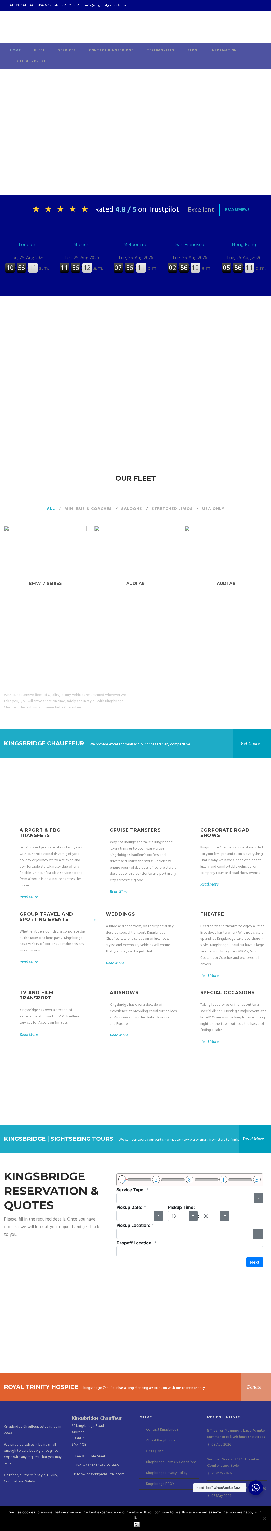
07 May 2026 (221, 1496)
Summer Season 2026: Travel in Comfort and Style (233, 1462)
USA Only (213, 508)
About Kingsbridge (161, 1440)
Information (224, 50)
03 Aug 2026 (221, 1445)
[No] (264, 1518)
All (51, 508)
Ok (137, 1524)
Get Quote (155, 1451)
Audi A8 (135, 583)
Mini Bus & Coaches (88, 508)
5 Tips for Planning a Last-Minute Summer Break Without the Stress (236, 1434)
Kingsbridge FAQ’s (160, 1484)
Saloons (131, 508)
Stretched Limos (172, 508)
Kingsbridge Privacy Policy (166, 1473)
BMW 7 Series (45, 583)
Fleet (39, 50)
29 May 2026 (221, 1473)
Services (67, 50)
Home (15, 50)
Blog (192, 50)
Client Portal (31, 61)
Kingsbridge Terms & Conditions (171, 1462)
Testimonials (160, 50)
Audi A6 (225, 583)
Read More (29, 897)
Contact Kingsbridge (111, 50)
